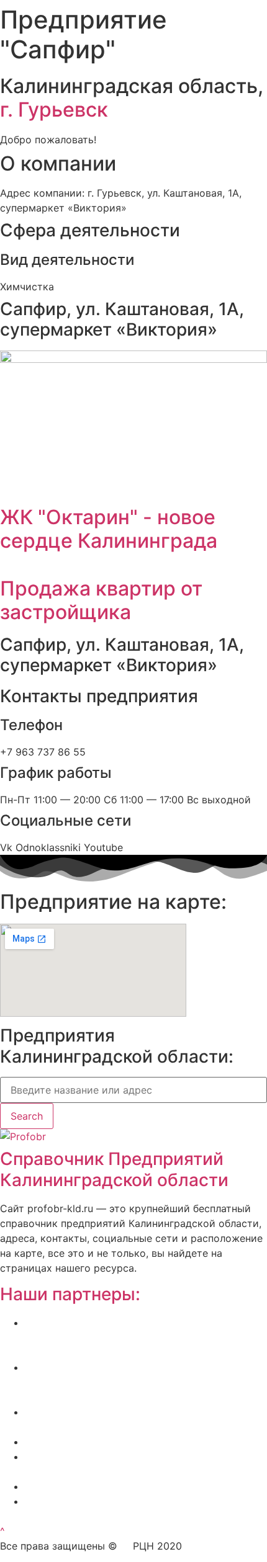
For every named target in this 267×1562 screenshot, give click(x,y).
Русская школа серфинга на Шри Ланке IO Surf (140, 1441)
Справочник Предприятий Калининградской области (114, 1169)
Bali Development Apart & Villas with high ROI (132, 1486)
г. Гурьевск (54, 109)
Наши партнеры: (70, 1294)
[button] (2, 1531)
